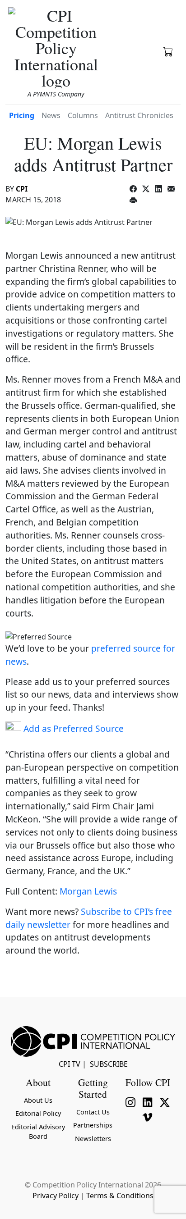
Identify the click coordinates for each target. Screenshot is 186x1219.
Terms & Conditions (119, 1196)
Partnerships (92, 1125)
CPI (22, 189)
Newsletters (93, 1138)
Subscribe (109, 1064)
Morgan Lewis (88, 891)
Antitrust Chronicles (139, 115)
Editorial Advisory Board (38, 1132)
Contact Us (93, 1112)
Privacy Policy (56, 1196)
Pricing (21, 115)
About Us (38, 1100)
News (51, 115)
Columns (83, 115)
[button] (168, 51)
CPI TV (69, 1064)
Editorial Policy (38, 1113)
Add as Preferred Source (72, 728)
